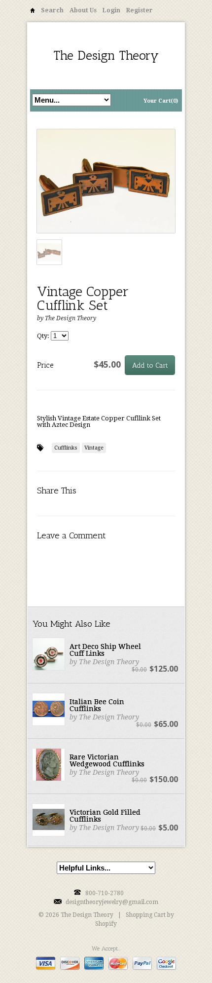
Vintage (94, 448)
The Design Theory (106, 55)
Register (139, 10)
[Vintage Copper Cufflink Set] (106, 181)
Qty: (44, 336)
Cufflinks (65, 448)
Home (32, 12)
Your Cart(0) (160, 101)
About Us (83, 10)
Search (52, 10)
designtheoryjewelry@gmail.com (112, 902)
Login (111, 10)
